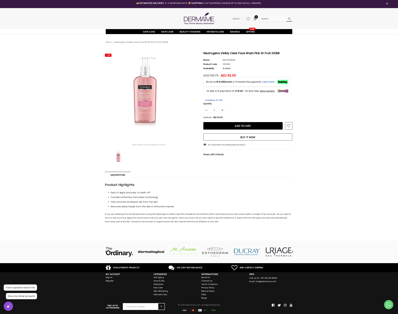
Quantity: (207, 103)
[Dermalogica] (151, 252)
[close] (387, 4)
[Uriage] (278, 252)
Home (108, 42)
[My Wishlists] (247, 19)
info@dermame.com (266, 281)
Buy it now (247, 137)
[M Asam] (183, 251)
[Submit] (161, 306)
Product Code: (210, 64)
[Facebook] (273, 305)
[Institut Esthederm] (215, 252)
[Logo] (199, 18)
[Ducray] (246, 252)
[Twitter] (279, 305)
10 (209, 144)
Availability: (209, 68)
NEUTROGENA (229, 60)
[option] (149, 92)
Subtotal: (207, 117)
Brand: (206, 60)
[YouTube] (291, 305)
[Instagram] (285, 305)
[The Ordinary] (119, 252)
